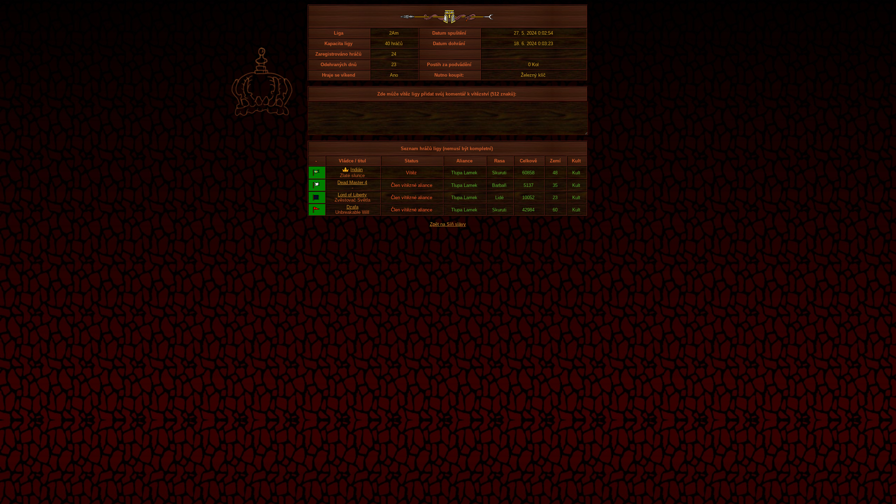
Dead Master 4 (352, 182)
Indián (356, 169)
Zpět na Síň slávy (448, 224)
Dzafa (352, 207)
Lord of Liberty (352, 194)
